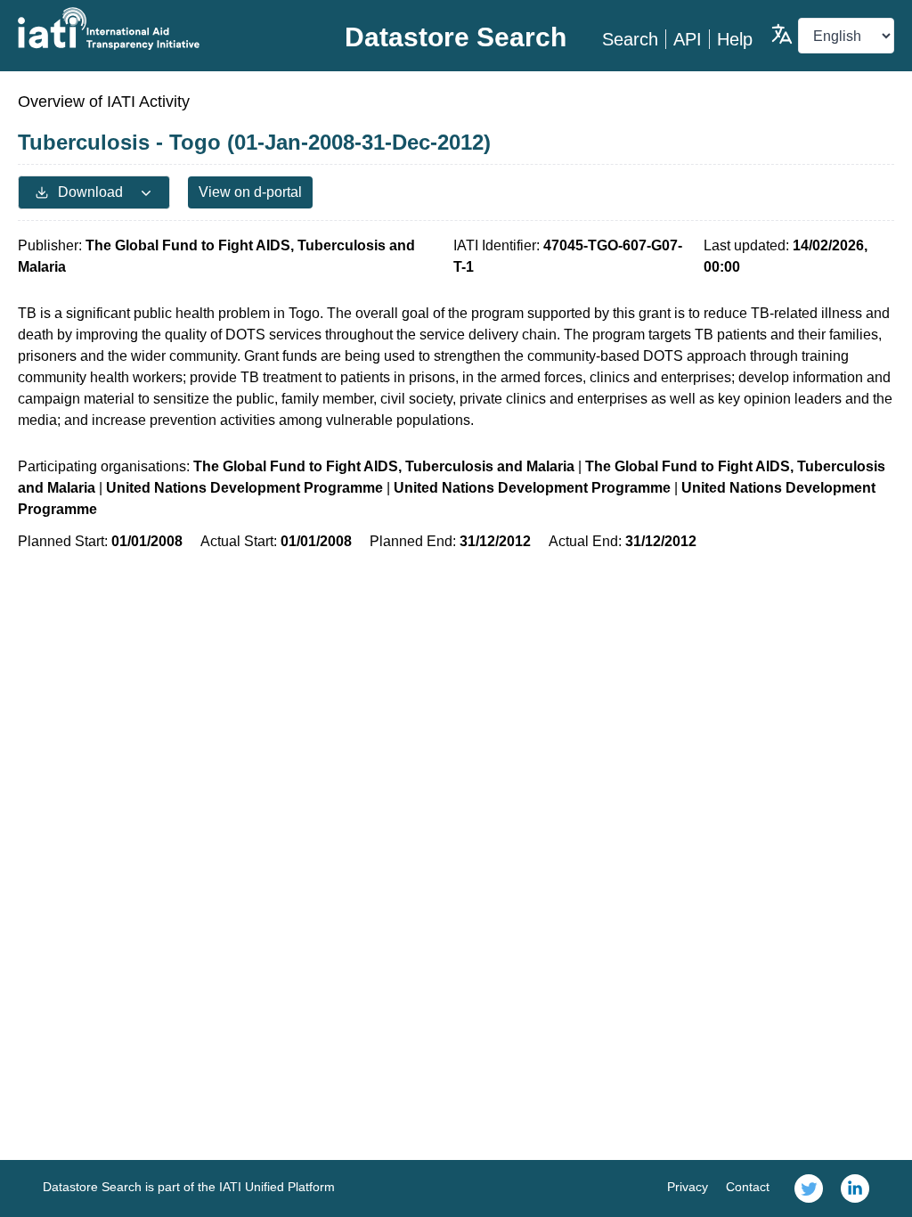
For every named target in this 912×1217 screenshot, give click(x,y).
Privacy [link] (687, 1187)
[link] (808, 1188)
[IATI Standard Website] (164, 28)
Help (735, 39)
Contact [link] (748, 1187)
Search (630, 39)
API (687, 39)
